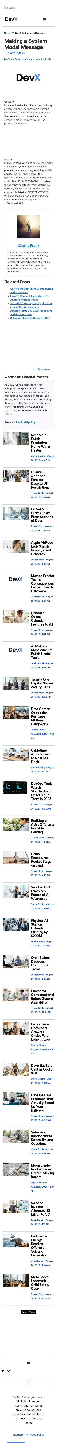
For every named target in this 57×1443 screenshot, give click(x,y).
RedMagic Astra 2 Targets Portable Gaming (42, 826)
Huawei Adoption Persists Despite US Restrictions (40, 479)
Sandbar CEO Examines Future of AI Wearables (41, 893)
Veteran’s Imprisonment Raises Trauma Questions (42, 1138)
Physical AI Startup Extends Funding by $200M (39, 928)
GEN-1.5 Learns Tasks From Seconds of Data (42, 515)
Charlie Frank (28, 246)
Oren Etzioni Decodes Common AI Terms (40, 963)
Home (7, 33)
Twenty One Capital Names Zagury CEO (42, 683)
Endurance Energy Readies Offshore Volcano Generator (39, 1245)
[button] (44, 19)
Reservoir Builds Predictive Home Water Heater (41, 442)
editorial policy (26, 422)
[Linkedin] (3, 1371)
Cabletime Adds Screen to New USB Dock (40, 756)
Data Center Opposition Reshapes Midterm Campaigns (40, 716)
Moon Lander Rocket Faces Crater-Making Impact (42, 1171)
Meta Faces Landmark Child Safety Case (40, 1283)
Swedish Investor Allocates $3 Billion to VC (40, 1208)
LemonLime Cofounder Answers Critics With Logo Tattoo (40, 1032)
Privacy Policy (36, 1434)
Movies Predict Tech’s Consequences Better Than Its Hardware (42, 583)
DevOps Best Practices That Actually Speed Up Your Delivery (42, 1102)
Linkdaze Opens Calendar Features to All (42, 618)
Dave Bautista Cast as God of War (42, 1069)
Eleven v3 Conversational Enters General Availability (42, 996)
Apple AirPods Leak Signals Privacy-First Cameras (42, 548)
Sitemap (17, 1434)
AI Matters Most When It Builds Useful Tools (41, 652)
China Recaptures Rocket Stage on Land (41, 859)
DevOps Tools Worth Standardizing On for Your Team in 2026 (41, 791)
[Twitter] (8, 1371)
